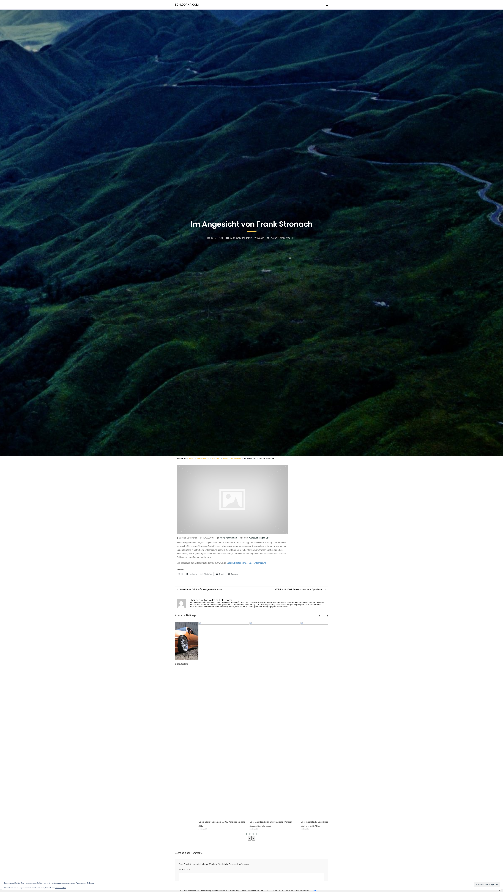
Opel (268, 538)
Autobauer (253, 538)
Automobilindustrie (241, 238)
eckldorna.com (187, 4)
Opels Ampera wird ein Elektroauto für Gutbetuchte (251, 821)
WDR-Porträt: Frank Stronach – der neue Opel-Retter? (300, 589)
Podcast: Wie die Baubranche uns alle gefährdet (301, 651)
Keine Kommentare (282, 238)
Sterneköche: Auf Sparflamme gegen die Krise (199, 589)
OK (314, 890)
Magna (262, 538)
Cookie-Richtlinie (60, 888)
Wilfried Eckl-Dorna (221, 600)
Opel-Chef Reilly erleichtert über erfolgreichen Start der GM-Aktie (198, 823)
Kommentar (184, 870)
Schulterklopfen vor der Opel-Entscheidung (246, 563)
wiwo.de (259, 238)
